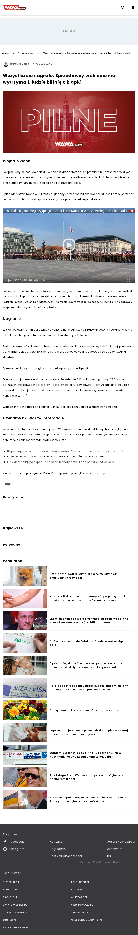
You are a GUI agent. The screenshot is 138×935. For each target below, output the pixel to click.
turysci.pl (10, 889)
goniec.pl (9, 919)
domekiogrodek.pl (15, 912)
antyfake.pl (79, 897)
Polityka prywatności (66, 856)
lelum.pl (76, 889)
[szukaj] (123, 7)
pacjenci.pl (11, 897)
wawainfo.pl (8, 53)
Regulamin (58, 849)
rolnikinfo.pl (80, 882)
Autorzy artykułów (121, 842)
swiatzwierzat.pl (15, 904)
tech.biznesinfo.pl (15, 927)
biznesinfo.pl (12, 882)
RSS (109, 856)
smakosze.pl (79, 912)
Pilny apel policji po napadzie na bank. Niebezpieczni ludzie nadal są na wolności (61, 462)
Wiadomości (28, 53)
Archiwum (114, 849)
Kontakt (56, 842)
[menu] (133, 7)
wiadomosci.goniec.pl (86, 919)
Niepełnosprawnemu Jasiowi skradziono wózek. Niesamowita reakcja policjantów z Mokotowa (69, 451)
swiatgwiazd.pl (82, 904)
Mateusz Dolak (19, 63)
